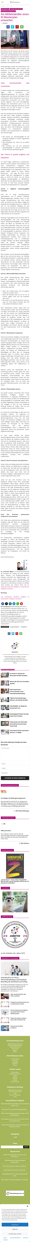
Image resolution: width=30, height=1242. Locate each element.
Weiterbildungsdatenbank (15, 1045)
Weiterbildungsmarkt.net (15, 1044)
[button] (27, 1206)
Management (5, 9)
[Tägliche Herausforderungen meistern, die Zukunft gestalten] (5, 701)
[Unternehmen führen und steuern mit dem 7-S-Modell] (5, 734)
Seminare (15, 1060)
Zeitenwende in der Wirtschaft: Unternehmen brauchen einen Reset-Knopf (18, 724)
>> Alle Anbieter (24, 843)
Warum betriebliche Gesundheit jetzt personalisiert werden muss (15, 1104)
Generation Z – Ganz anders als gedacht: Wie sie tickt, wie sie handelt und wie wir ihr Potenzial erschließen (15, 881)
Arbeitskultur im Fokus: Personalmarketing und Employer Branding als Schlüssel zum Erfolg (14, 980)
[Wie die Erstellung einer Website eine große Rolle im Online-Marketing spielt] (5, 1012)
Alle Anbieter (15, 1072)
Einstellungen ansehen (15, 1234)
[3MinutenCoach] (4, 827)
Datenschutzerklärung (15, 1237)
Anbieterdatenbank (15, 1047)
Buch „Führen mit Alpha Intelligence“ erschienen (14, 1179)
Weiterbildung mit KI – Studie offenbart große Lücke (15, 1175)
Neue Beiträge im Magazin (15, 1100)
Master (15, 1065)
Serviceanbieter (15, 1082)
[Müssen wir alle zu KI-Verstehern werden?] (5, 685)
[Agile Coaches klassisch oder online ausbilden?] (5, 996)
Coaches (15, 1078)
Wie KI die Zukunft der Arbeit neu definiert (14, 1166)
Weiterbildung (15, 1059)
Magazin (3, 6)
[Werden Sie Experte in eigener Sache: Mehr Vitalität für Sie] (5, 1020)
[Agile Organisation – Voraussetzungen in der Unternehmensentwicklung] (5, 693)
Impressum (25, 1237)
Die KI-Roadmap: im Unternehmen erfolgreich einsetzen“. (15, 586)
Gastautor (5, 23)
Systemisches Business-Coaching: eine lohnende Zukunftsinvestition (15, 1125)
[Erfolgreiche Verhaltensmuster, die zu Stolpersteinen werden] (5, 1004)
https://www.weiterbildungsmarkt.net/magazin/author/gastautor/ (16, 654)
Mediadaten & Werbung (15, 1090)
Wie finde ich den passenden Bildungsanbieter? (15, 1109)
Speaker (15, 1077)
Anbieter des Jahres (15, 1074)
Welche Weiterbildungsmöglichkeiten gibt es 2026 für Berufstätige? (15, 1114)
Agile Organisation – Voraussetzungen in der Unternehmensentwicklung (17, 691)
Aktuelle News (15, 1151)
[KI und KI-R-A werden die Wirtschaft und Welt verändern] (5, 677)
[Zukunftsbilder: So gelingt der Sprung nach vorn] (5, 709)
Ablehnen (15, 1229)
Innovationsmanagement (8, 11)
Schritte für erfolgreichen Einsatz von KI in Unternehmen (15, 1155)
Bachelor (15, 1063)
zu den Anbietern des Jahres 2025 (13, 953)
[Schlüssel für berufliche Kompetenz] (5, 1028)
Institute (15, 1080)
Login (15, 1093)
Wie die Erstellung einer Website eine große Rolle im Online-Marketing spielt (19, 1012)
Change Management (16, 9)
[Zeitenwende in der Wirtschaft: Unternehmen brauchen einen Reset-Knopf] (5, 725)
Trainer (15, 1075)
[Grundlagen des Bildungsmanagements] (4, 795)
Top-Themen (15, 1048)
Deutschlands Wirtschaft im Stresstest (14, 1170)
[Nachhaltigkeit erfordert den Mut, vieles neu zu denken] (5, 717)
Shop (15, 1096)
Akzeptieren (15, 1224)
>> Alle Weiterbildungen (21, 811)
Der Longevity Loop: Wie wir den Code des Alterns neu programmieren (15, 1120)
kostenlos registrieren (15, 1092)
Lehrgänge (15, 1062)
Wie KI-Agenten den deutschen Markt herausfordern (15, 1161)
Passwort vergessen (15, 1095)
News (15, 1051)
